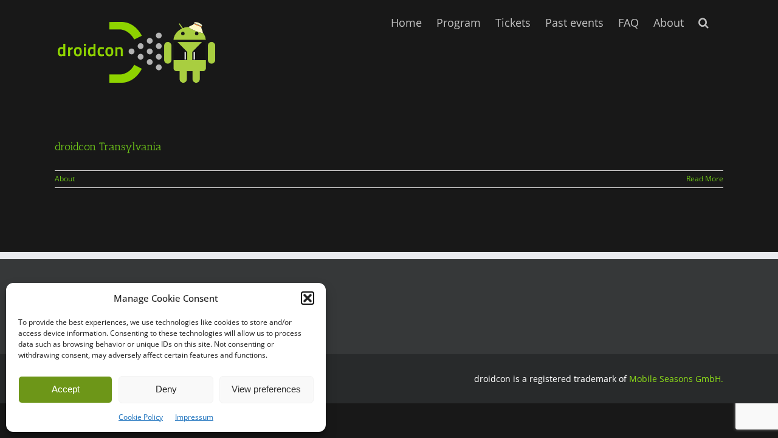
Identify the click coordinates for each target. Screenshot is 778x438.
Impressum (194, 417)
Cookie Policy (141, 417)
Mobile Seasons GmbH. (676, 378)
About (65, 178)
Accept (66, 389)
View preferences (266, 389)
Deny (166, 389)
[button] (307, 298)
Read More (704, 178)
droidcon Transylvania (108, 146)
